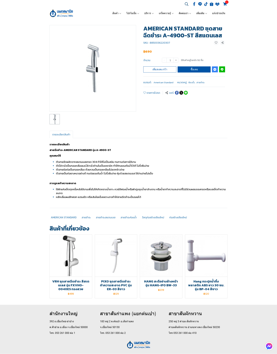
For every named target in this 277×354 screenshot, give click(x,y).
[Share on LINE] (186, 93)
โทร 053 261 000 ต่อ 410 (183, 332)
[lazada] (217, 4)
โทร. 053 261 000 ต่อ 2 (113, 332)
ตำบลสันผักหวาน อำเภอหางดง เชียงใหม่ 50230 (194, 327)
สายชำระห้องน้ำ (129, 217)
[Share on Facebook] (177, 93)
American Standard (163, 82)
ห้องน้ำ (191, 82)
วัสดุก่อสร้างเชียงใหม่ (153, 217)
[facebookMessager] (269, 346)
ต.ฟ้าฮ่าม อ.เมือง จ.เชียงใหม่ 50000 (69, 327)
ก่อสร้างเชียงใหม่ (178, 217)
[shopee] (211, 4)
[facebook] (194, 4)
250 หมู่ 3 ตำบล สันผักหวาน (184, 321)
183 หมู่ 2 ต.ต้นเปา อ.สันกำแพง (117, 321)
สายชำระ (200, 82)
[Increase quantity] (176, 60)
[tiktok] (205, 4)
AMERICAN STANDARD (63, 217)
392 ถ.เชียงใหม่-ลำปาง (62, 321)
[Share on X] (181, 93)
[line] (200, 4)
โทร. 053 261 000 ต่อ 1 (62, 332)
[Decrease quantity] (164, 60)
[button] (186, 4)
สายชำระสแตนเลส (105, 217)
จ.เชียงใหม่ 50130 (110, 327)
